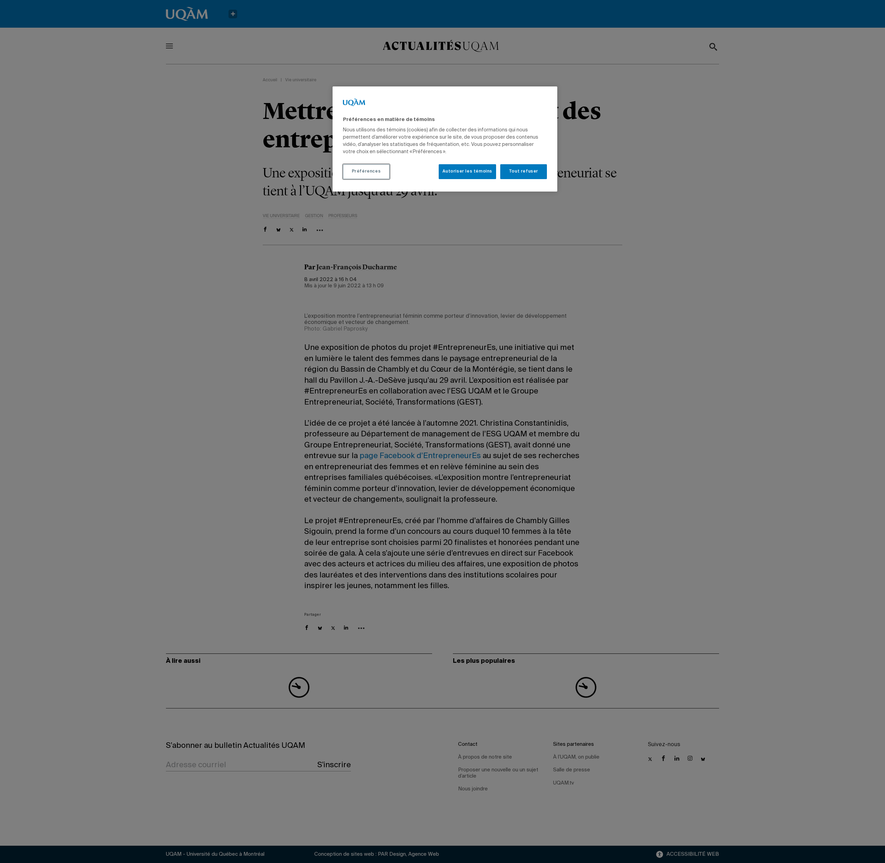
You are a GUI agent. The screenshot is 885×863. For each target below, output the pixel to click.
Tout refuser (523, 171)
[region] (445, 139)
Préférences (366, 171)
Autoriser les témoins (467, 171)
